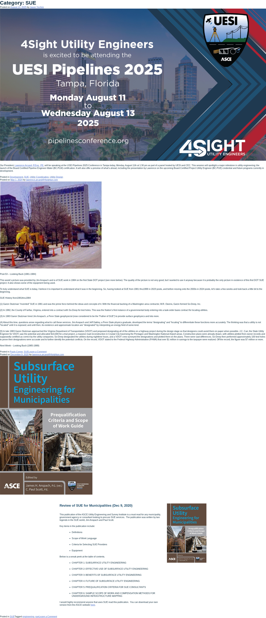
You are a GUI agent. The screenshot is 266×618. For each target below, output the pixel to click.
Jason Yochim (37, 7)
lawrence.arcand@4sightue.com (42, 180)
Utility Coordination (39, 177)
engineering (28, 616)
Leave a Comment (38, 352)
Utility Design (56, 177)
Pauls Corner (16, 352)
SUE (26, 177)
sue (37, 616)
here (93, 605)
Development (16, 177)
